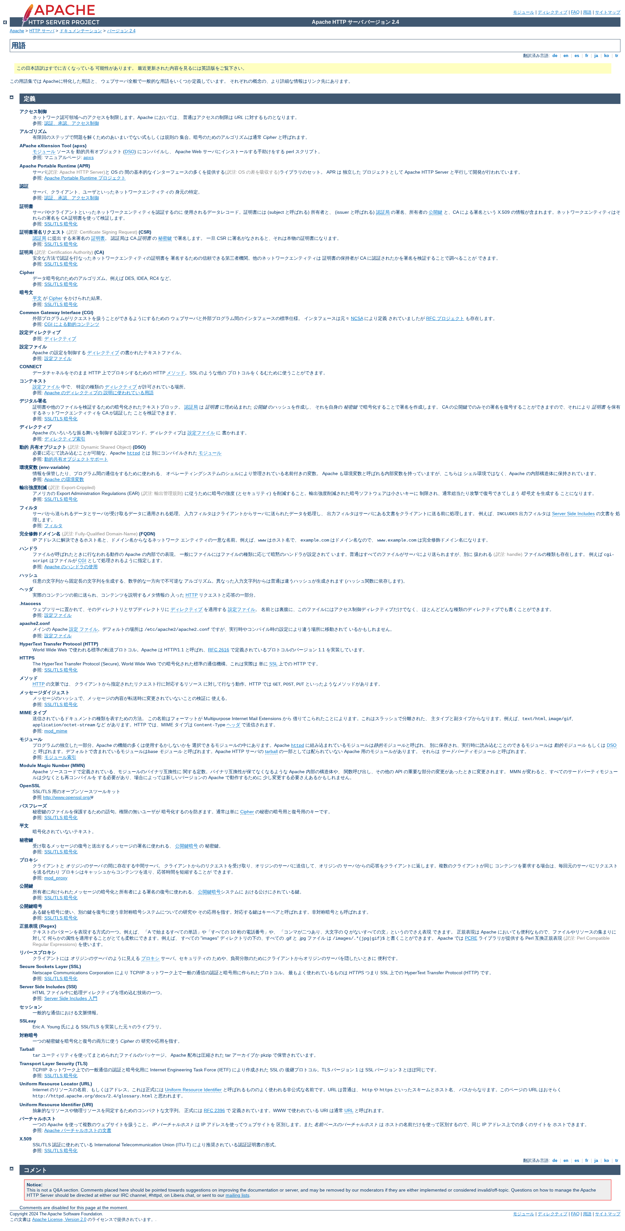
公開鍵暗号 (186, 845)
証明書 (98, 238)
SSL (273, 663)
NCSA (357, 318)
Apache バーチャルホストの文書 (77, 1130)
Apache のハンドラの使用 (71, 566)
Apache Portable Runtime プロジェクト (85, 178)
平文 (37, 298)
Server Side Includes (573, 513)
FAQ (575, 12)
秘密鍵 (165, 238)
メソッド (176, 372)
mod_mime (55, 730)
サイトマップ (607, 12)
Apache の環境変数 (64, 479)
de (555, 55)
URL (348, 1110)
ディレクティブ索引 (64, 439)
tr (616, 55)
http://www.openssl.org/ (67, 797)
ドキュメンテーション (81, 30)
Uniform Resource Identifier (193, 1089)
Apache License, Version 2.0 (59, 1219)
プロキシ (150, 958)
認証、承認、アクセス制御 (71, 123)
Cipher (55, 298)
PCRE (471, 938)
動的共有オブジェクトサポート (76, 459)
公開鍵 (435, 212)
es (576, 55)
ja (596, 55)
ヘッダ (233, 724)
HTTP (192, 595)
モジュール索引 (60, 757)
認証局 (383, 212)
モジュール (523, 12)
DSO (129, 151)
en (566, 55)
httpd (133, 453)
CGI (82, 560)
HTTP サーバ (41, 30)
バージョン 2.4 (121, 30)
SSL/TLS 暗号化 (60, 223)
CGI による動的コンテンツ (71, 324)
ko (606, 55)
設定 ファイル (83, 629)
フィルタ (53, 525)
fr (587, 55)
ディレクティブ (552, 12)
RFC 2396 (214, 1110)
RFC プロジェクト (445, 318)
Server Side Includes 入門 (70, 998)
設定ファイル (58, 358)
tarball (271, 751)
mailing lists (237, 1195)
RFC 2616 (218, 649)
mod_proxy (55, 877)
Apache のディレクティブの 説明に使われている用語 (99, 392)
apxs (88, 157)
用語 (587, 12)
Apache (17, 30)
